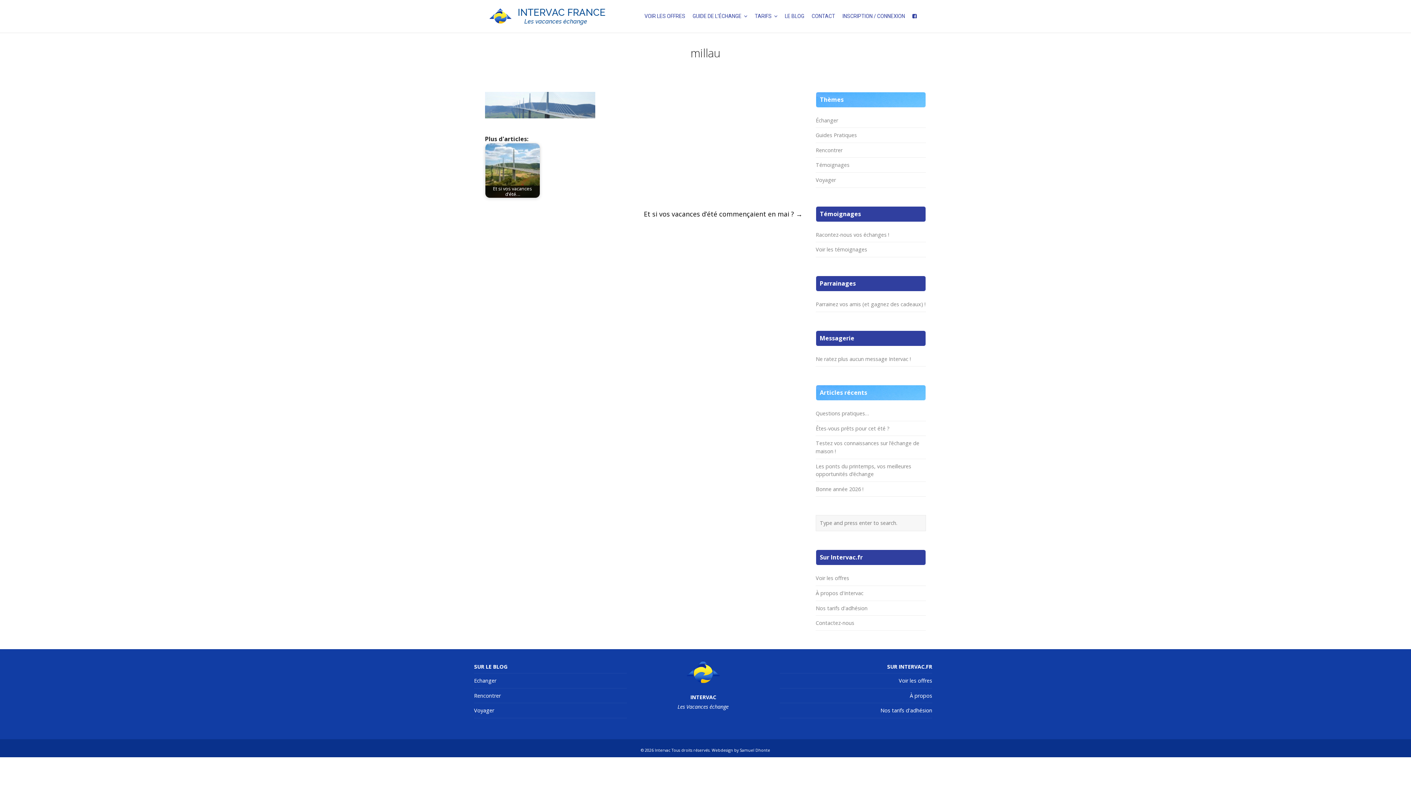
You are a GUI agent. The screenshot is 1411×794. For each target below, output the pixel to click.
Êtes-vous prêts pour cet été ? (853, 428)
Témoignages (833, 164)
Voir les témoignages (841, 249)
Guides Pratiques (836, 135)
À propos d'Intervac (840, 593)
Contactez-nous (835, 622)
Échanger (827, 120)
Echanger (485, 680)
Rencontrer (829, 150)
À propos (921, 695)
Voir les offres (832, 578)
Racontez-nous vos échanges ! (852, 234)
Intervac (663, 750)
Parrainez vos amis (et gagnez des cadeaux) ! (871, 304)
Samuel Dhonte (755, 750)
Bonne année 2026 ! (840, 489)
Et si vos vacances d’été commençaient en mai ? (723, 214)
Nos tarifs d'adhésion (842, 608)
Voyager (826, 179)
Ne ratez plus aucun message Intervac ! (863, 358)
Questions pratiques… (842, 413)
